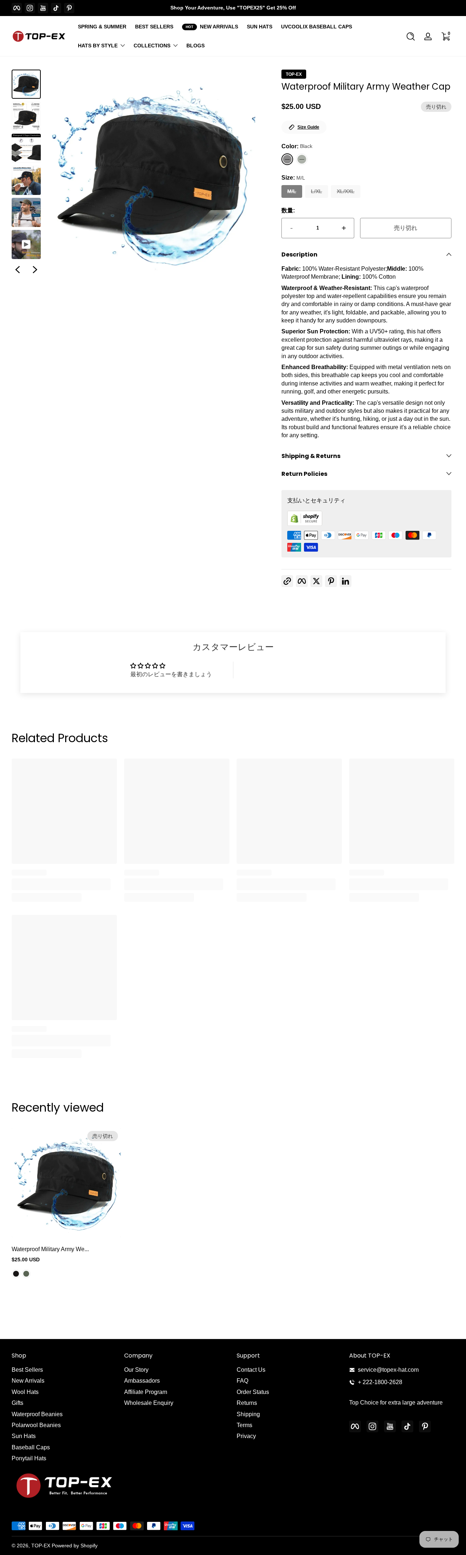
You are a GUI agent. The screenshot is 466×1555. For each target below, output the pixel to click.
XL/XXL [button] (346, 191)
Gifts (17, 1403)
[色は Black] (16, 1274)
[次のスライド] (35, 269)
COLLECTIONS (152, 45)
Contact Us (251, 1370)
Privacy (246, 1436)
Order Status (253, 1392)
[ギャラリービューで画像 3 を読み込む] (26, 148)
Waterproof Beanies (37, 1414)
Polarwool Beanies (36, 1425)
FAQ (242, 1381)
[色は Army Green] (26, 1274)
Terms (244, 1425)
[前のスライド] (17, 269)
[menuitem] (64, 1370)
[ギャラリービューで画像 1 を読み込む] (26, 84)
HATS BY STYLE (98, 45)
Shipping (248, 1414)
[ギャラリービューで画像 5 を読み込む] (26, 212)
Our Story (136, 1370)
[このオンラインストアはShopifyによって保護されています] (304, 524)
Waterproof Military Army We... (50, 1249)
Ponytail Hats (29, 1458)
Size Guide (308, 127)
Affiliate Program (145, 1392)
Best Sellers (27, 1370)
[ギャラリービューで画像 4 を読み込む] (26, 180)
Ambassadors (142, 1381)
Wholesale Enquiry (148, 1403)
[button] (410, 36)
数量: (288, 210)
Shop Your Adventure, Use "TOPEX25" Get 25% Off (233, 8)
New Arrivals (28, 1381)
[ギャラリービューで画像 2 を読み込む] (26, 116)
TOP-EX (294, 74)
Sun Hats (24, 1436)
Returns (247, 1403)
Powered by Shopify (75, 1545)
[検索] (410, 36)
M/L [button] (291, 191)
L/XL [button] (316, 191)
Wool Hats (25, 1392)
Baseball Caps (31, 1447)
